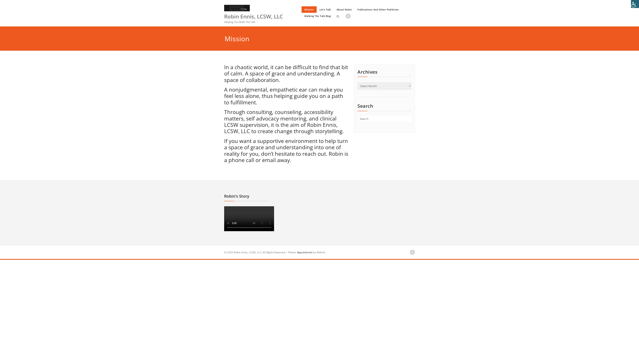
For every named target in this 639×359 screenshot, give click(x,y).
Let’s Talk (325, 9)
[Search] (337, 16)
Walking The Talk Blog (317, 16)
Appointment (304, 252)
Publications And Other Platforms (378, 9)
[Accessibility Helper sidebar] (635, 4)
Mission (309, 9)
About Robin (344, 9)
